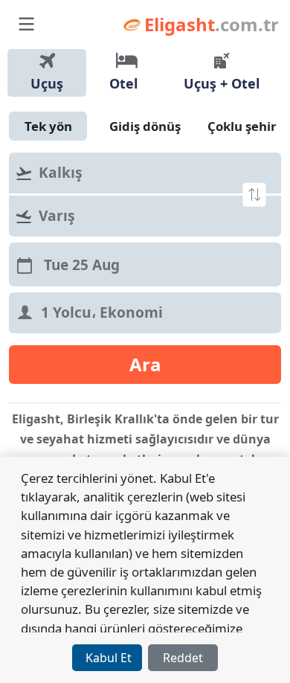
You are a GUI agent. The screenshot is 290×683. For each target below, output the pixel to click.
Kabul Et (109, 658)
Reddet (183, 658)
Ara (145, 364)
